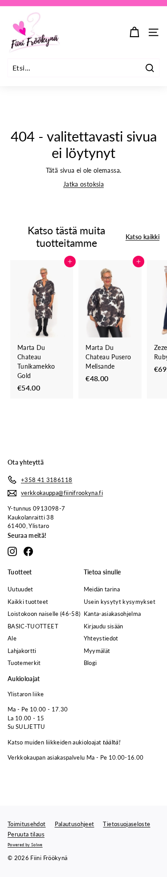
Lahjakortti (22, 650)
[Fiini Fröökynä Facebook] (28, 551)
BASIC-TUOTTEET (33, 626)
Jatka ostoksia (83, 184)
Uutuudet (20, 589)
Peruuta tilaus (26, 834)
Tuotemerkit (24, 662)
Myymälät (97, 650)
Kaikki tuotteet (28, 601)
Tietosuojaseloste (126, 823)
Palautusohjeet (74, 823)
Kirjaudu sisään (103, 626)
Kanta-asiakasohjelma (112, 613)
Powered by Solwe (25, 844)
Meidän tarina (102, 589)
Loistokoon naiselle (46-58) (44, 613)
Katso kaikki (142, 237)
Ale (12, 638)
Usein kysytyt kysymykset (119, 601)
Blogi (90, 662)
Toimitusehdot (27, 823)
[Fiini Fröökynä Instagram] (12, 551)
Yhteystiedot (101, 638)
